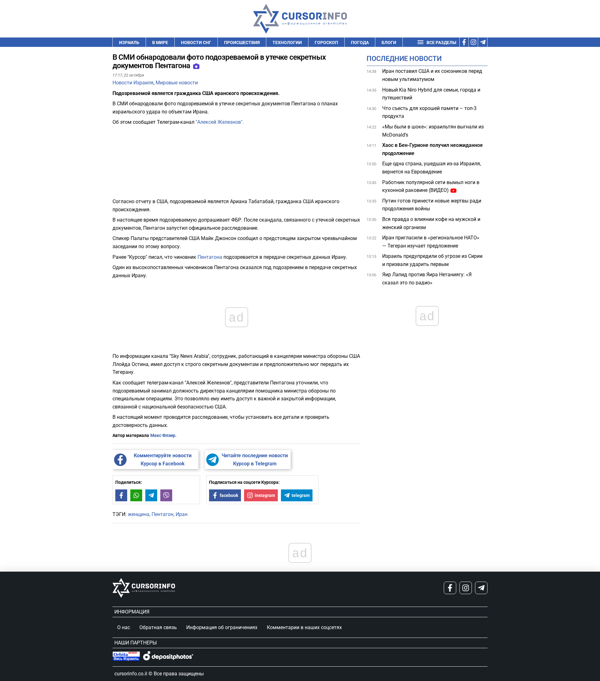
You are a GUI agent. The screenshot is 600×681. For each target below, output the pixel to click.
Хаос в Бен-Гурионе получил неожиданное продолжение (432, 149)
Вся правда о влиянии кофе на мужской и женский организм (431, 223)
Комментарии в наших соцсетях (304, 627)
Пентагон (162, 514)
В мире (160, 42)
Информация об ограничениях (222, 627)
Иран (182, 514)
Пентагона (210, 257)
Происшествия (242, 42)
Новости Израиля (132, 83)
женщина (138, 514)
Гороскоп (326, 42)
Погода (360, 42)
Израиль (129, 42)
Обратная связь (158, 627)
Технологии (287, 42)
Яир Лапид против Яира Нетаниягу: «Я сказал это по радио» (427, 279)
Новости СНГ (196, 42)
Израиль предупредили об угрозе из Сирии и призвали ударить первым (432, 260)
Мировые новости (177, 83)
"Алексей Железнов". (219, 122)
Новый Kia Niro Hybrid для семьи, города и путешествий (431, 94)
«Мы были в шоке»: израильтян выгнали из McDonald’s (433, 131)
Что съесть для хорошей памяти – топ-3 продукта (429, 112)
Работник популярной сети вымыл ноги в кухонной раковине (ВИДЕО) (430, 186)
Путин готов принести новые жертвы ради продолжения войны (431, 205)
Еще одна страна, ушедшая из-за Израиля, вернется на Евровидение (431, 168)
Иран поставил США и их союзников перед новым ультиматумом (432, 75)
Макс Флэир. (163, 435)
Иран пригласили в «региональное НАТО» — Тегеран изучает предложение (430, 242)
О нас (123, 627)
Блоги (389, 42)
